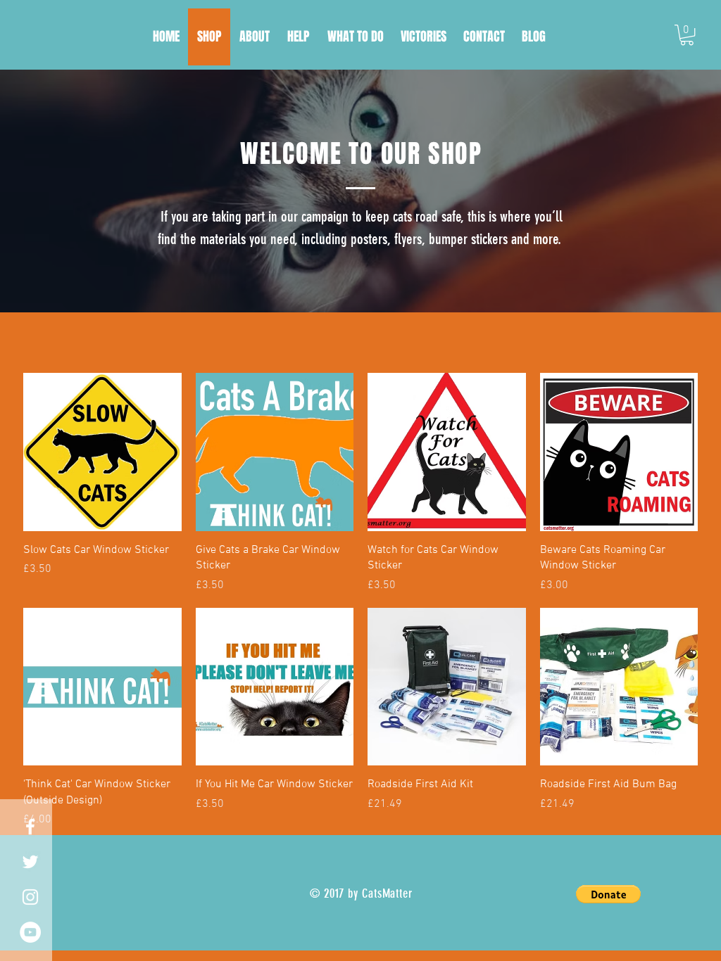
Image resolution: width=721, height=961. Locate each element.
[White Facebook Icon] (30, 826)
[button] (687, 35)
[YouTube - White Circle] (30, 932)
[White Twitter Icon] (30, 861)
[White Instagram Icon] (30, 897)
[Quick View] (102, 452)
